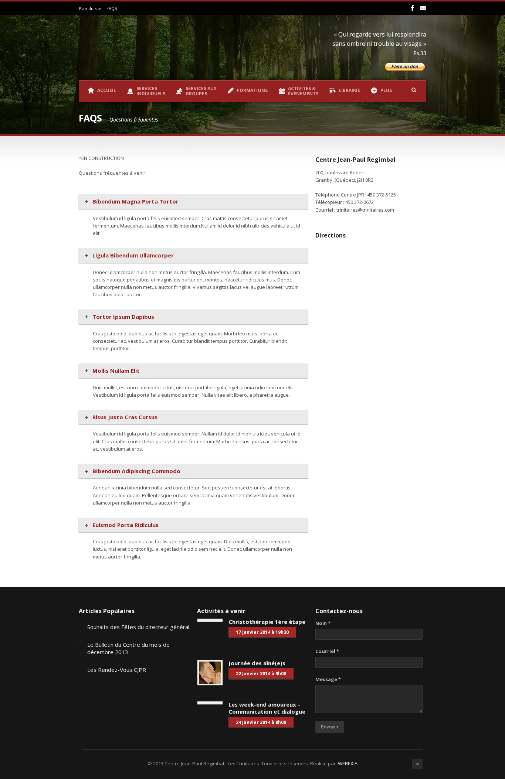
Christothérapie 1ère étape (266, 621)
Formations (252, 90)
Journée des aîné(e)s (256, 663)
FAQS (111, 8)
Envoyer (330, 727)
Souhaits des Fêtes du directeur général (138, 627)
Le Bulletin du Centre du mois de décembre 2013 (128, 648)
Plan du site (90, 8)
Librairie (349, 90)
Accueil (106, 90)
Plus (386, 90)
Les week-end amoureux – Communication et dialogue (266, 708)
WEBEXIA (347, 763)
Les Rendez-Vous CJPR (116, 669)
